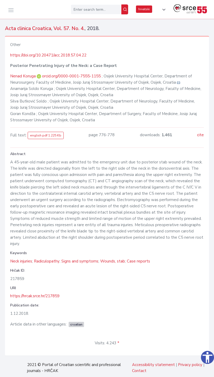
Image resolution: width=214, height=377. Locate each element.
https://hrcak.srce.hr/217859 (35, 296)
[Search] (124, 9)
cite (200, 135)
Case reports (138, 261)
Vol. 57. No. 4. (69, 28)
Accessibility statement (153, 364)
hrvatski (144, 9)
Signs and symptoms (79, 261)
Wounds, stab (112, 261)
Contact (139, 370)
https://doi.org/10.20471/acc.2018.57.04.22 (48, 55)
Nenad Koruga (23, 76)
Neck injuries (21, 261)
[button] (163, 10)
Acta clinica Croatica (28, 28)
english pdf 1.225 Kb (45, 135)
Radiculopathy (47, 261)
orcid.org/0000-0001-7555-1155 (71, 76)
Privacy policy (190, 364)
